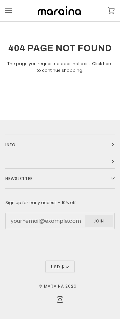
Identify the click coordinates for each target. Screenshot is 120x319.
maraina (54, 286)
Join (99, 221)
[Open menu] (15, 10)
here (108, 63)
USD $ (57, 267)
